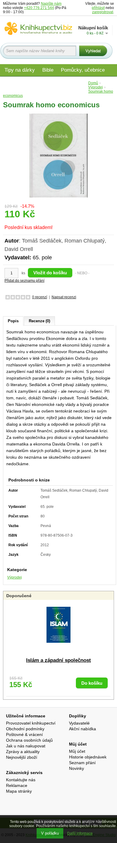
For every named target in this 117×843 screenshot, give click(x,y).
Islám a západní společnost (58, 660)
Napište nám (51, 3)
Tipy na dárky (19, 70)
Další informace (80, 833)
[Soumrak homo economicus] (58, 155)
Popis (13, 321)
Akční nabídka (82, 728)
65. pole (42, 258)
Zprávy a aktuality (23, 751)
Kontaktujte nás (20, 779)
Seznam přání (82, 762)
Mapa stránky (19, 791)
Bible (47, 70)
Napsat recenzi (64, 297)
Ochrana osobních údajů (29, 740)
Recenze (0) (39, 321)
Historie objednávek (87, 757)
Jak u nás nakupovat (25, 745)
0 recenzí (39, 297)
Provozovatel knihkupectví (31, 723)
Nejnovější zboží (21, 757)
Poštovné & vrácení (24, 734)
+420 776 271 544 (39, 8)
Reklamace (16, 785)
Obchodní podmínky (25, 728)
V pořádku (50, 833)
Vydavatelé (79, 723)
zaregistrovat (102, 12)
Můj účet (77, 751)
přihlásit (98, 8)
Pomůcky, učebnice (83, 70)
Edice (77, 83)
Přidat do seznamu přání (24, 281)
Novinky (76, 768)
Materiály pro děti (24, 83)
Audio (57, 83)
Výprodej (14, 577)
